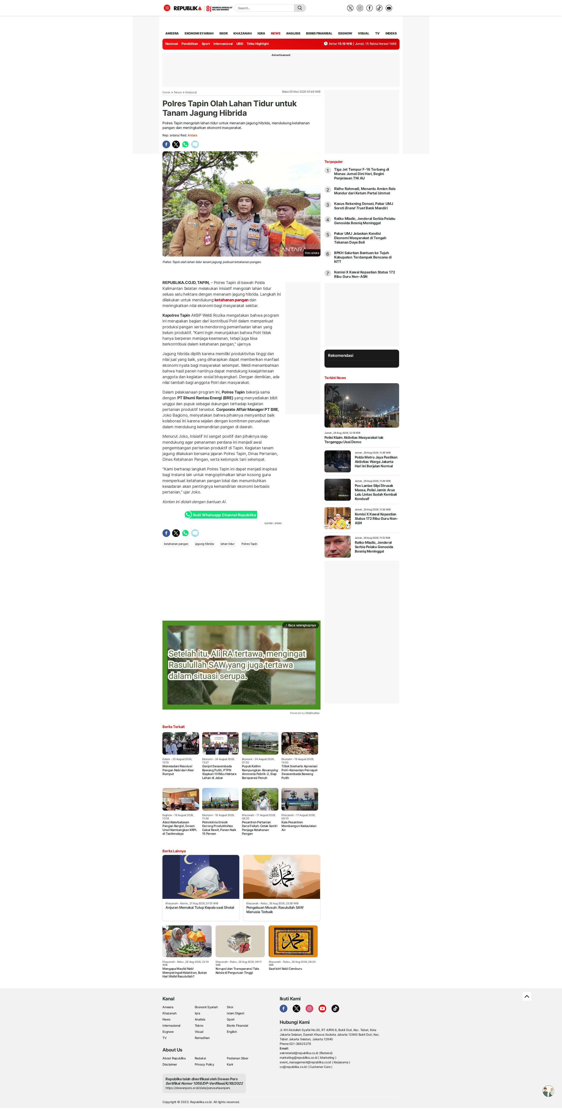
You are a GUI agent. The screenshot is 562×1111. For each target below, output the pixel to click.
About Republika (174, 1058)
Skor (230, 1007)
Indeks (391, 33)
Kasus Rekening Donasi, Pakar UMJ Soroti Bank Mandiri (363, 205)
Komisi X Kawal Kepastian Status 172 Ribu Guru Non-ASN (364, 274)
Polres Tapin (249, 544)
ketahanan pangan (231, 300)
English (232, 1031)
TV (377, 33)
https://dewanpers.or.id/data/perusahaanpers (198, 1088)
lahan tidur (227, 544)
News (178, 92)
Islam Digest (235, 1013)
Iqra (197, 1013)
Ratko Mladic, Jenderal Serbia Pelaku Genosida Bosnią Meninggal (364, 220)
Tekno (199, 1025)
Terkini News (335, 378)
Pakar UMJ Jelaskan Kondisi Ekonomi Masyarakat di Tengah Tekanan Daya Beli (360, 237)
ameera (172, 33)
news (275, 33)
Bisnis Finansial (319, 33)
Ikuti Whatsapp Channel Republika (224, 515)
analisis (293, 33)
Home (166, 92)
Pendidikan (190, 43)
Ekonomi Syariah (199, 33)
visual (363, 33)
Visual (199, 1031)
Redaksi (200, 1058)
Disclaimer (169, 1064)
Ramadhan (202, 1038)
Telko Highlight (258, 43)
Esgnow (168, 1031)
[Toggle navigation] (167, 7)
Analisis (200, 1019)
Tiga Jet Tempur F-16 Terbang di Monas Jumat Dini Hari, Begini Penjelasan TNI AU (361, 173)
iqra (261, 33)
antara (192, 135)
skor (223, 33)
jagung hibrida (204, 544)
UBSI (239, 43)
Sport (206, 43)
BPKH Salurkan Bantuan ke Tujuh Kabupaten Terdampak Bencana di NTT (363, 257)
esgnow (345, 33)
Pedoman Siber (237, 1058)
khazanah (242, 33)
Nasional (171, 43)
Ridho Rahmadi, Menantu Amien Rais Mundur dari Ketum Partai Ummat (365, 190)
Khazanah (169, 1013)
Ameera (167, 1007)
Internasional (223, 43)
